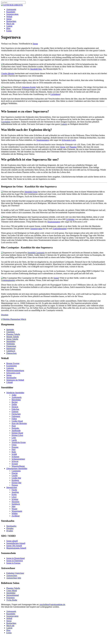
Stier (13, 506)
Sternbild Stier (36, 69)
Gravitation (5, 122)
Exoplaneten (11, 366)
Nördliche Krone (19, 442)
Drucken (4, 315)
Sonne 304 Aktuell (14, 545)
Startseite (10, 329)
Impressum (10, 348)
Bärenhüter (16, 400)
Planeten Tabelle (13, 334)
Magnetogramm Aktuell (16, 548)
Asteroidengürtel (60, 228)
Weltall (9, 16)
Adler (14, 395)
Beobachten (11, 21)
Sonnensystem (12, 14)
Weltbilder (10, 344)
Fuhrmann (16, 416)
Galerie (9, 26)
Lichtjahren (55, 94)
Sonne (56, 278)
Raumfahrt (10, 12)
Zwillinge (16, 516)
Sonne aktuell (12, 541)
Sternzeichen (11, 487)
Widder (15, 513)
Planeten (73, 147)
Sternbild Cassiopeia (36, 253)
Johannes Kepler (29, 87)
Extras (9, 31)
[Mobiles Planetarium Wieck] (13, 319)
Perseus (15, 485)
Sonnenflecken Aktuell (15, 543)
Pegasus (15, 447)
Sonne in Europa (13, 563)
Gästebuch (10, 351)
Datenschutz (11, 353)
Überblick (10, 332)
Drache (15, 473)
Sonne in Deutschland (15, 558)
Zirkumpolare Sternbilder (16, 468)
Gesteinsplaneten (8, 280)
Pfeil (13, 449)
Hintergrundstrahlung (15, 370)
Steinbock (16, 504)
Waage (14, 509)
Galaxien (10, 368)
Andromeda (16, 397)
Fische (14, 490)
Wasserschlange (18, 466)
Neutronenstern (42, 140)
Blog (8, 28)
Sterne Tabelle (12, 339)
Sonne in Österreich (14, 560)
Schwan (15, 461)
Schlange (15, 456)
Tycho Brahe (11, 600)
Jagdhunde (16, 430)
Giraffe (15, 475)
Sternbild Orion (30, 192)
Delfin (14, 404)
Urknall (9, 382)
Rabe (14, 452)
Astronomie (11, 9)
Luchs (14, 440)
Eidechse (15, 409)
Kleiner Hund (17, 433)
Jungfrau (15, 492)
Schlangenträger (18, 459)
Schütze (15, 499)
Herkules (15, 428)
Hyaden (9, 531)
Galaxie (64, 124)
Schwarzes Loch (69, 140)
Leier (14, 438)
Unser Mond (11, 590)
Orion (14, 445)
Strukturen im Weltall (15, 380)
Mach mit (10, 24)
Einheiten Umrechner (15, 573)
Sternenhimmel (12, 595)
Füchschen (16, 414)
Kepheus (15, 480)
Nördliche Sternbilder (15, 392)
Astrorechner (11, 575)
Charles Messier (7, 73)
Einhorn (15, 411)
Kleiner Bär (16, 483)
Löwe (14, 497)
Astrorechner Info (13, 578)
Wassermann (17, 511)
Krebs (14, 494)
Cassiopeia (16, 471)
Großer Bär (16, 478)
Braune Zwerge (12, 363)
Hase (14, 426)
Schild (14, 454)
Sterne (9, 19)
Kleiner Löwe (17, 435)
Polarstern (10, 597)
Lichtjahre (70, 219)
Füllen (14, 419)
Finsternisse (11, 346)
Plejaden (9, 528)
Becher (15, 402)
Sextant (15, 464)
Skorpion (15, 502)
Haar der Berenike (19, 423)
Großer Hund (17, 421)
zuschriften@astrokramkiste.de (52, 604)
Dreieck (15, 407)
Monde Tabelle (12, 337)
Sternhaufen (11, 377)
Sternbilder (10, 341)
